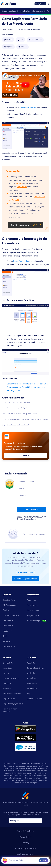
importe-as (22, 186)
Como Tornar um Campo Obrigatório (15, 408)
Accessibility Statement (25, 848)
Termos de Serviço (23, 519)
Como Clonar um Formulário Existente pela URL (27, 384)
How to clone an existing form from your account (28, 75)
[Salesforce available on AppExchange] (25, 747)
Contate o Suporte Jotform (25, 579)
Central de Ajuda (25, 572)
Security (25, 842)
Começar (25, 455)
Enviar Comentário (32, 510)
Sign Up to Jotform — (26, 225)
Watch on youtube (10, 95)
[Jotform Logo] (8, 4)
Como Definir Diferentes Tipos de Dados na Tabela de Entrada (25, 419)
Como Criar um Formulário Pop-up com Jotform (19, 414)
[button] (4, 860)
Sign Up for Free (40, 4)
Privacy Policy (25, 837)
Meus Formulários (28, 107)
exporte (19, 183)
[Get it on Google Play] (25, 728)
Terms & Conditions (25, 831)
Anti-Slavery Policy (25, 854)
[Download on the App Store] (25, 737)
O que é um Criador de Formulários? (15, 425)
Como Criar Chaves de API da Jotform (16, 402)
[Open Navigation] (49, 4)
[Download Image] (45, 145)
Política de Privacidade (32, 517)
